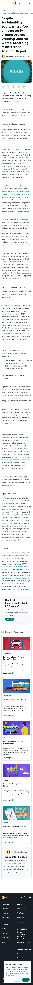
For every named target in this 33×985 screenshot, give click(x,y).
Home (3, 929)
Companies (5, 938)
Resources (5, 917)
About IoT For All (23, 908)
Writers (3, 942)
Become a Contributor (21, 938)
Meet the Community (21, 933)
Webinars (4, 908)
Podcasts (4, 913)
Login (19, 953)
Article (3, 11)
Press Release (12, 11)
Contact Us (21, 958)
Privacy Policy (24, 973)
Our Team (20, 913)
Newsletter (21, 917)
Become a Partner (23, 942)
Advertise (20, 922)
